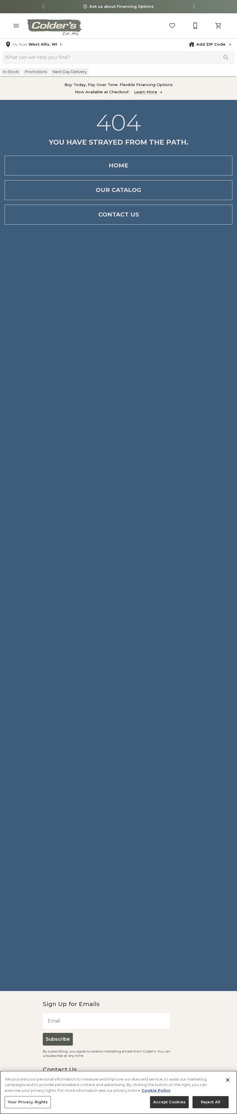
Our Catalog (118, 189)
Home (118, 165)
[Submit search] (226, 57)
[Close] (227, 1080)
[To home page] (54, 27)
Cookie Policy (156, 1090)
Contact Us (118, 214)
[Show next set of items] (193, 7)
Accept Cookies (171, 1102)
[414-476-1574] (195, 26)
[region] (118, 1092)
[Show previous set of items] (43, 7)
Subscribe (57, 1039)
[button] (16, 26)
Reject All (210, 1102)
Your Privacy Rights (26, 1102)
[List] (172, 26)
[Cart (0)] (218, 26)
